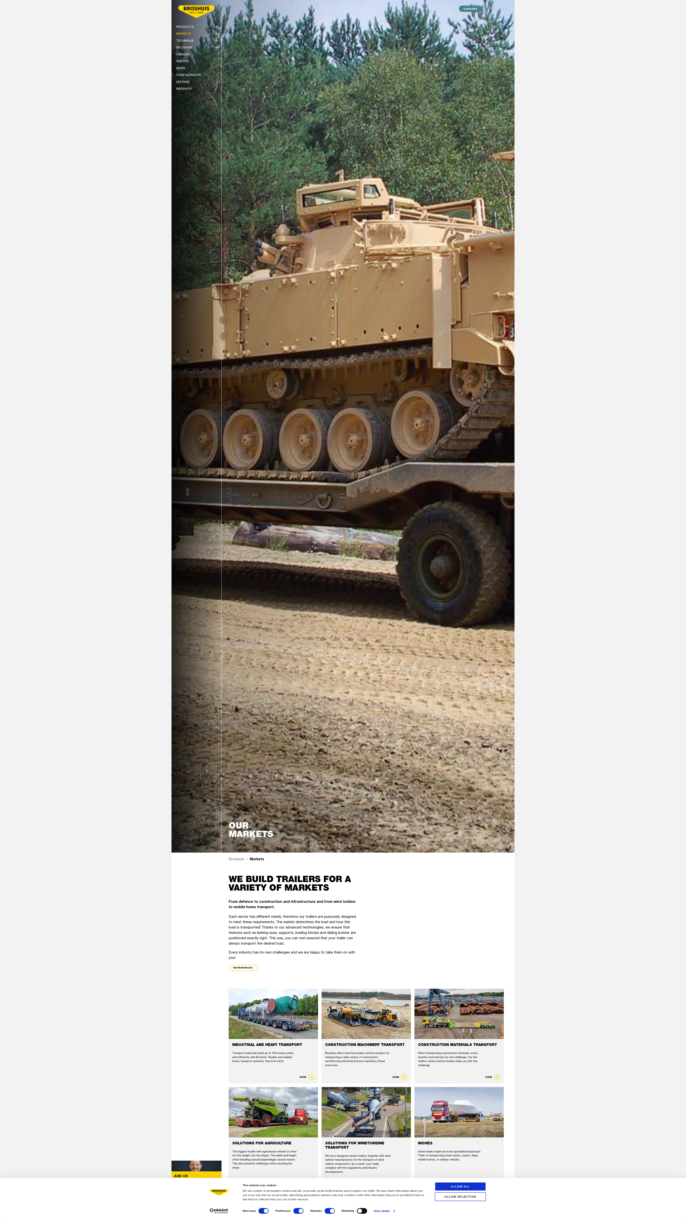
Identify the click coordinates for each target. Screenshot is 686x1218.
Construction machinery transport (365, 1045)
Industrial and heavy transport (267, 1045)
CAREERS (470, 9)
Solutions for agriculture (261, 1143)
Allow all (460, 1186)
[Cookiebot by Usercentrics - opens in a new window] (219, 1211)
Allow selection (460, 1196)
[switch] (298, 1211)
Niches (425, 1143)
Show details (382, 1210)
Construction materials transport (457, 1045)
